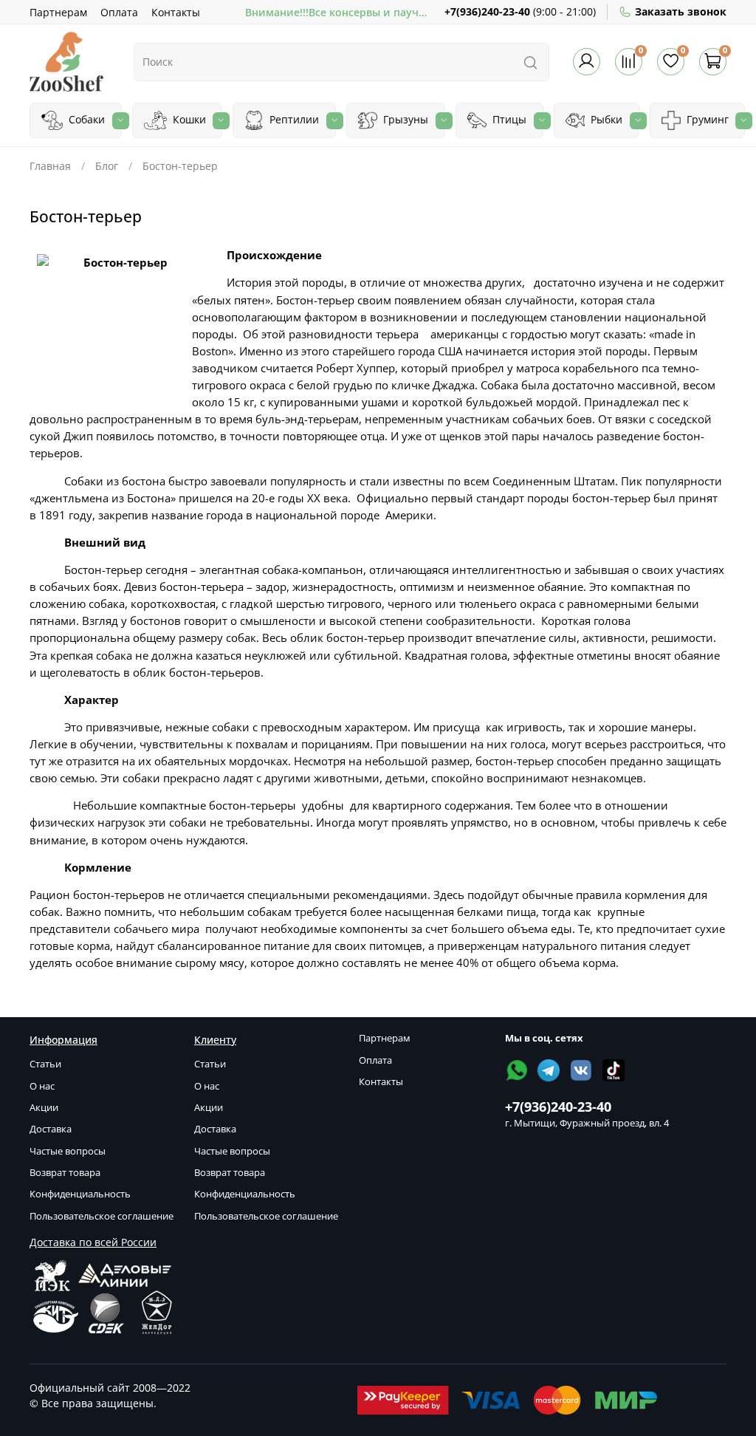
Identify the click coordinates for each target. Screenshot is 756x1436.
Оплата (119, 12)
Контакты (175, 12)
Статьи (45, 1064)
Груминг (706, 119)
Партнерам (58, 12)
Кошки (188, 119)
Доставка (51, 1129)
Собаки (85, 119)
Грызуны (404, 119)
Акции (44, 1107)
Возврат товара (65, 1172)
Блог (106, 166)
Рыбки (605, 119)
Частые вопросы (68, 1151)
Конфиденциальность (80, 1194)
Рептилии (293, 119)
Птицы (507, 119)
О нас (42, 1086)
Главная (50, 166)
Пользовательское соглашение (101, 1216)
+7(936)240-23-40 (487, 11)
